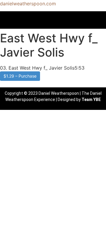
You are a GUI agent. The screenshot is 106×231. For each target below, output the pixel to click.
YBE (97, 99)
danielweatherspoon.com (28, 4)
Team (87, 99)
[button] (53, 19)
